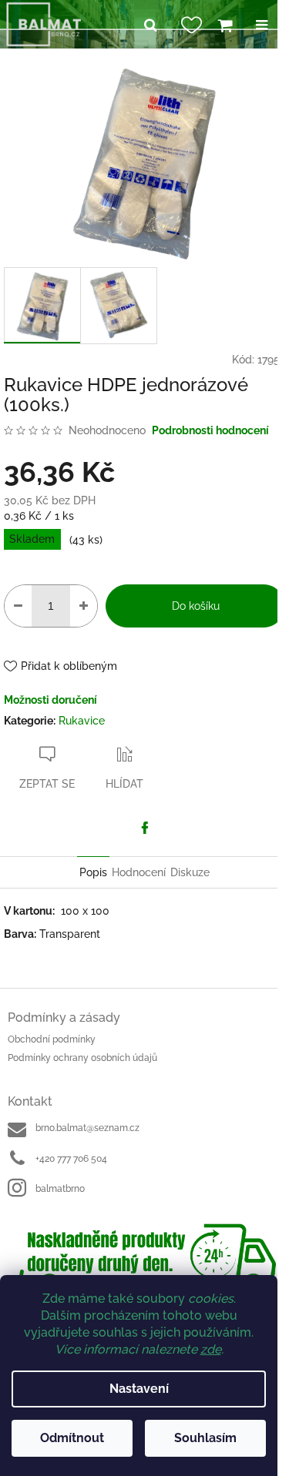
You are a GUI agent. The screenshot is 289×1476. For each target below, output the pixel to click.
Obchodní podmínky (52, 1039)
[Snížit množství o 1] (18, 606)
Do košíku (196, 606)
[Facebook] (145, 828)
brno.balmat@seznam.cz (87, 1128)
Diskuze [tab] (190, 872)
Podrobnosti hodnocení (210, 430)
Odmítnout (72, 1438)
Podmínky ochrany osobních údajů (82, 1058)
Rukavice (82, 721)
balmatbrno (60, 1188)
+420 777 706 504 (71, 1158)
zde (210, 1349)
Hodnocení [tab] (139, 872)
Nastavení (139, 1388)
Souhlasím (205, 1438)
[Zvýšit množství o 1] (83, 606)
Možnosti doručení (50, 700)
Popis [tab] (93, 872)
